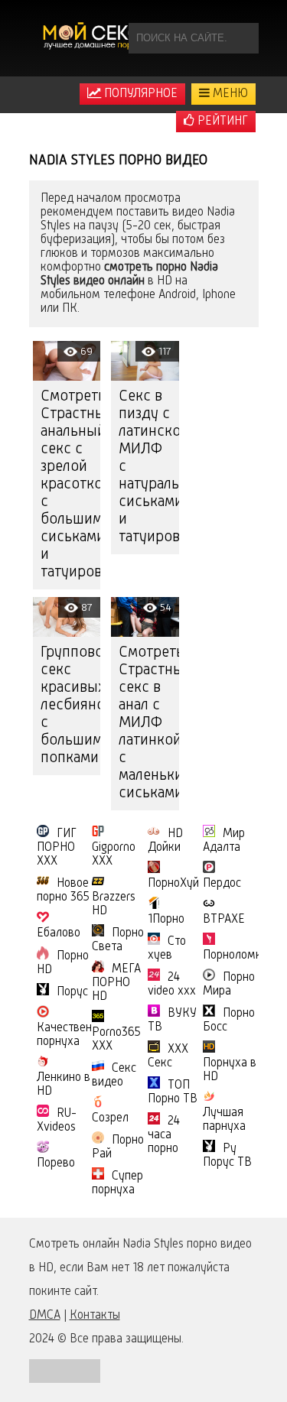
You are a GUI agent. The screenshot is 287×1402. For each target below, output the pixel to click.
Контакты (95, 1316)
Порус (72, 992)
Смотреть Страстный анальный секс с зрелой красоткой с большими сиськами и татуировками (71, 484)
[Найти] (243, 38)
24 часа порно (164, 1135)
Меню (229, 94)
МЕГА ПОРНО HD (116, 983)
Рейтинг (221, 121)
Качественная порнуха (73, 1035)
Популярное (139, 94)
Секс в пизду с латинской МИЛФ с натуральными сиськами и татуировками (149, 467)
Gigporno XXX (113, 855)
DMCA (44, 1316)
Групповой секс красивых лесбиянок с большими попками (71, 705)
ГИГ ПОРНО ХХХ (57, 848)
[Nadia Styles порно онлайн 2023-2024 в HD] (94, 38)
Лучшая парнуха (224, 1120)
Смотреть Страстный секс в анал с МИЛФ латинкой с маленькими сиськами (149, 723)
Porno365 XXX (116, 1040)
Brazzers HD (113, 904)
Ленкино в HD (63, 1085)
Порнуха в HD (229, 1070)
